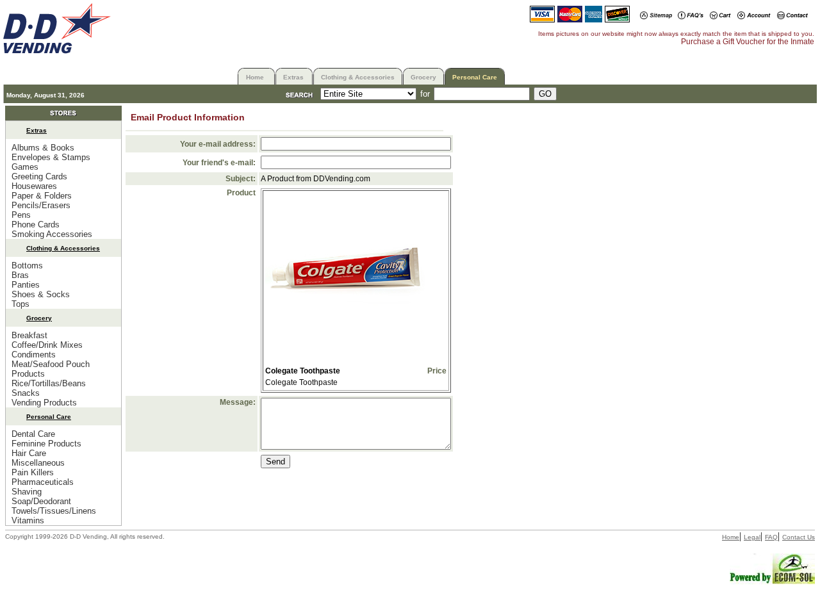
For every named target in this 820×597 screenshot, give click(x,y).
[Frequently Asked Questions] (690, 16)
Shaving (27, 491)
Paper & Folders (42, 195)
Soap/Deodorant (41, 501)
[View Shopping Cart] (720, 16)
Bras (20, 275)
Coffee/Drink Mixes (47, 345)
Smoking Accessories (52, 234)
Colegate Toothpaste (302, 370)
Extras (293, 77)
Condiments (34, 354)
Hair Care (29, 453)
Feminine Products (46, 443)
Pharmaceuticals (43, 482)
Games (25, 167)
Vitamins (28, 520)
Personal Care (474, 77)
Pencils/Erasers (41, 205)
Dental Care (33, 434)
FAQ (771, 537)
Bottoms (27, 265)
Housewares (34, 186)
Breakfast (29, 335)
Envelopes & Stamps (51, 157)
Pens (21, 215)
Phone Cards (36, 224)
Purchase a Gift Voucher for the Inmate (747, 41)
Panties (26, 285)
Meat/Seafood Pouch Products (51, 369)
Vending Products (44, 402)
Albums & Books (43, 147)
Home (255, 77)
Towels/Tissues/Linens (54, 511)
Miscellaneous (38, 463)
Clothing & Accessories (358, 77)
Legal (752, 537)
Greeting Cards (39, 176)
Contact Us (798, 537)
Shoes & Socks (41, 294)
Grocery (423, 77)
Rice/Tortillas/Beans (49, 383)
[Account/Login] (754, 16)
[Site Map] (656, 16)
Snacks (26, 393)
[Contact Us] (792, 16)
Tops (20, 304)
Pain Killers (33, 472)
